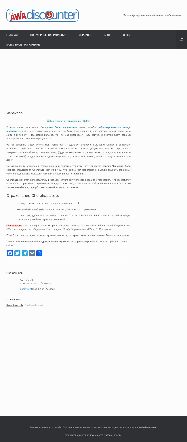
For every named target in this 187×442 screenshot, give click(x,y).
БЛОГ (107, 35)
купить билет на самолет (61, 127)
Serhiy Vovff (26, 280)
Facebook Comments (34, 304)
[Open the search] (181, 39)
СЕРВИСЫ (85, 35)
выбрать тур (13, 131)
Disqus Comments (14, 304)
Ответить (46, 283)
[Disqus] (68, 359)
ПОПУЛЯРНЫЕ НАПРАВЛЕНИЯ (48, 35)
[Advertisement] (68, 83)
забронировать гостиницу (114, 127)
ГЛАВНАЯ (12, 35)
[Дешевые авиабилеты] (42, 15)
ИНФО (126, 35)
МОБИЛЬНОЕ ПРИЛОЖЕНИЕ (23, 44)
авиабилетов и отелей (101, 434)
